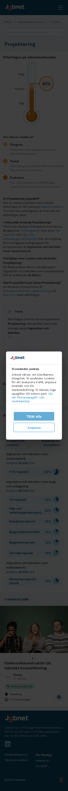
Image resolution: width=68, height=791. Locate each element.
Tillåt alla (34, 416)
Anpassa (34, 427)
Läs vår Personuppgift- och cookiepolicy (32, 397)
